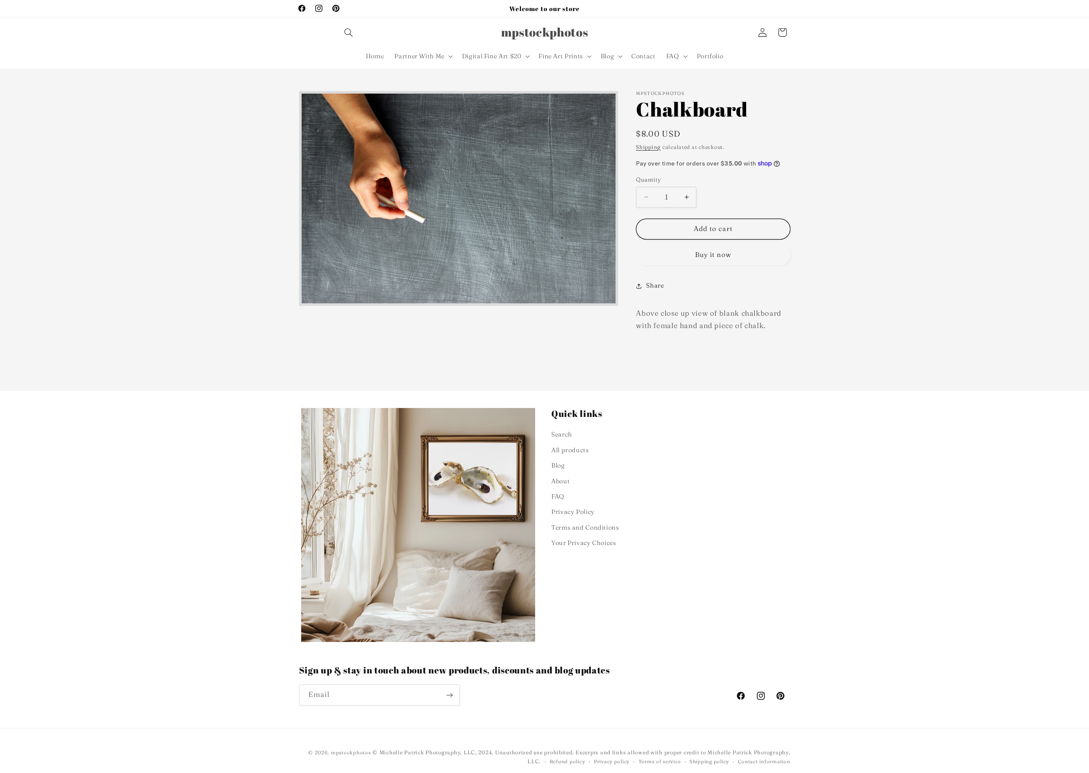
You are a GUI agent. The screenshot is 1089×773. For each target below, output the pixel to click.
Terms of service (660, 761)
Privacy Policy (573, 512)
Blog (558, 465)
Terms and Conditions (585, 527)
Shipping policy (709, 761)
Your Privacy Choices (583, 543)
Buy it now (713, 255)
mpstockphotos (351, 753)
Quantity (648, 179)
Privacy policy (612, 761)
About (560, 481)
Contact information (764, 761)
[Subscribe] (449, 695)
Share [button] (655, 285)
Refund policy (567, 761)
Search (561, 435)
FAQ (557, 496)
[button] (348, 32)
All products (570, 450)
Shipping (648, 147)
